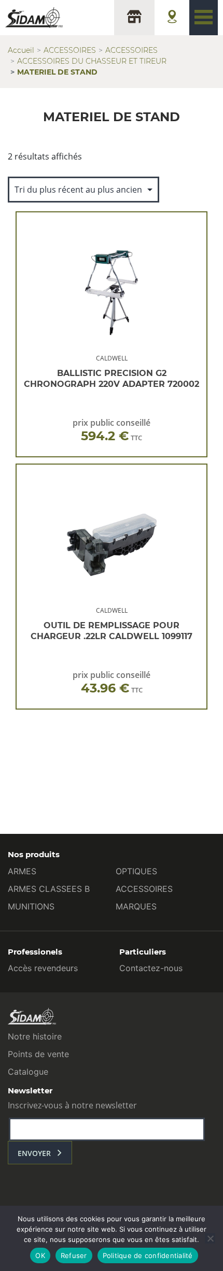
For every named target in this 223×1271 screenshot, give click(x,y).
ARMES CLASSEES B (49, 889)
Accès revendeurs (43, 968)
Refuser (74, 1255)
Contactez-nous (151, 968)
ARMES (22, 871)
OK (40, 1255)
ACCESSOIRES (70, 50)
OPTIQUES (136, 871)
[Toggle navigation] (203, 17)
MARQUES (136, 906)
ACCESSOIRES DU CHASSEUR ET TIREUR (91, 61)
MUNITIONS (31, 906)
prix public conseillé (111, 430)
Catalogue (28, 1071)
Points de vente (38, 1054)
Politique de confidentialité (148, 1255)
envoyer (34, 1153)
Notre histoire (35, 1036)
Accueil (21, 50)
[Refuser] (210, 1238)
